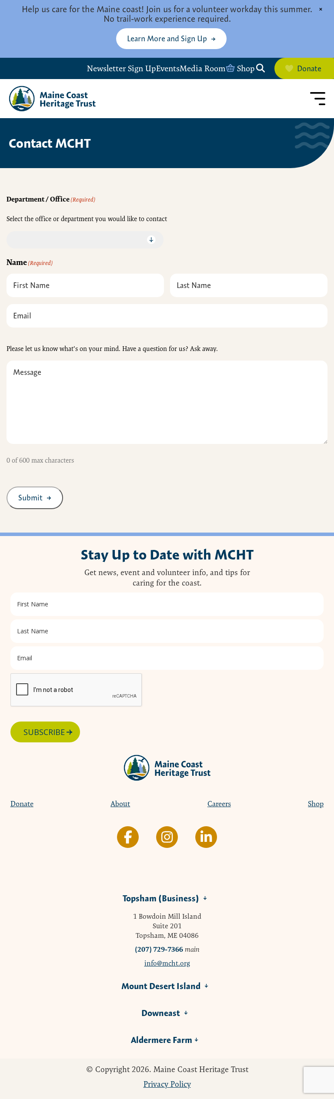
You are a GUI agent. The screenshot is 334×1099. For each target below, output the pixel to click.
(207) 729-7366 (159, 949)
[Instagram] (167, 837)
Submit (30, 497)
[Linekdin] (206, 837)
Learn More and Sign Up (167, 38)
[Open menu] (317, 98)
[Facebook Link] (128, 837)
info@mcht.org (167, 963)
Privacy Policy (167, 1084)
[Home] (52, 99)
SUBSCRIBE (44, 732)
